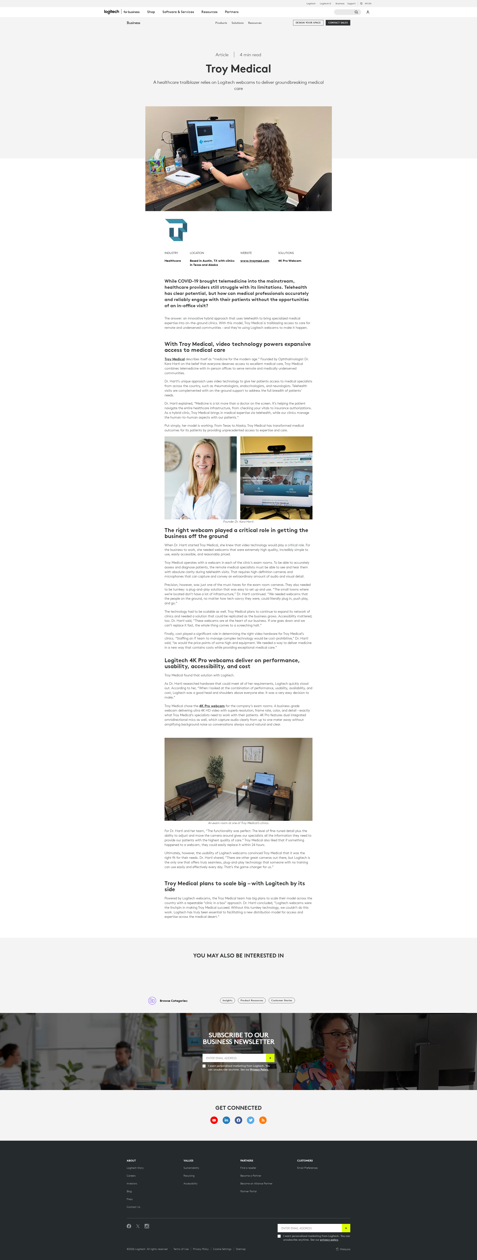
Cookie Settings (222, 1249)
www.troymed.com (254, 260)
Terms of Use (181, 1249)
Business (340, 3)
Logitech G (325, 3)
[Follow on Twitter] (138, 1226)
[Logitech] (123, 11)
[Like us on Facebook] (129, 1226)
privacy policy (329, 1239)
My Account (368, 12)
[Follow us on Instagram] (147, 1226)
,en (368, 3)
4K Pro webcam (212, 706)
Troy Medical (175, 359)
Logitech (311, 3)
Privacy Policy (201, 1249)
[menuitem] (221, 23)
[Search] (347, 12)
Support (351, 3)
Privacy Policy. (259, 1069)
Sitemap (241, 1249)
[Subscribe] (270, 1058)
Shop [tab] (151, 12)
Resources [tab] (209, 12)
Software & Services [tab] (178, 12)
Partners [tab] (231, 12)
